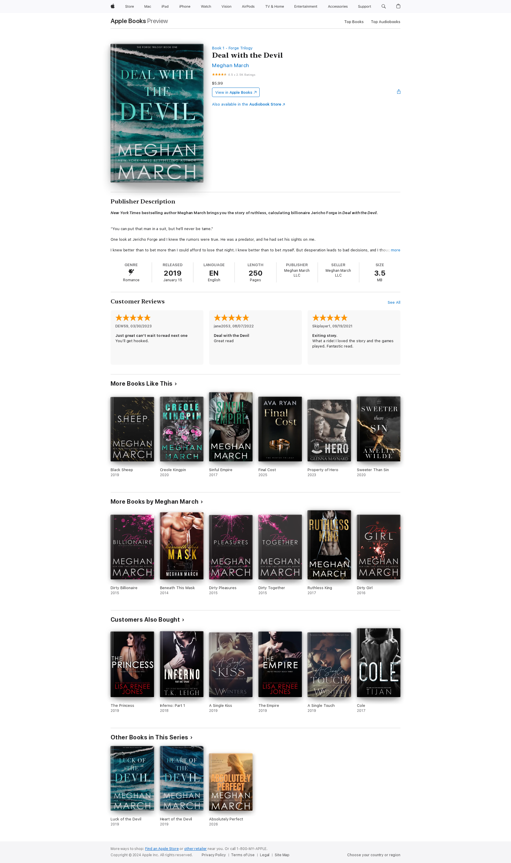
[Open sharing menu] (399, 92)
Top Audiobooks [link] (385, 22)
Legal (264, 855)
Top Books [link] (354, 22)
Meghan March (230, 65)
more (395, 250)
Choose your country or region (373, 855)
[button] (383, 6)
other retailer (195, 849)
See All (394, 302)
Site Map (282, 855)
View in (233, 92)
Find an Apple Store (162, 849)
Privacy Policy (214, 855)
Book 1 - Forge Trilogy (232, 48)
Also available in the (246, 104)
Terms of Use (243, 855)
